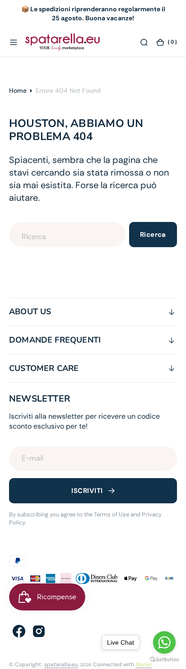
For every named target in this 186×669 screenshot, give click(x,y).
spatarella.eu (61, 664)
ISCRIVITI (86, 490)
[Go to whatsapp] (164, 642)
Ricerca (153, 234)
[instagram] (39, 631)
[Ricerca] (144, 41)
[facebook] (19, 631)
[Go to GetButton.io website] (164, 660)
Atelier (143, 664)
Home (18, 90)
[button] (13, 41)
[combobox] (67, 234)
